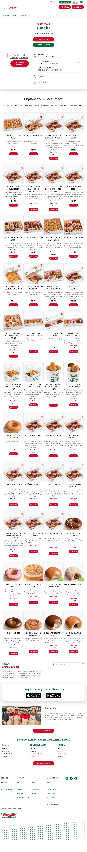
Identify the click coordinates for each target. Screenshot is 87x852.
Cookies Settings (52, 805)
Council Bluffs (38, 745)
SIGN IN (75, 2)
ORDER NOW (43, 39)
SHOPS (54, 2)
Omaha (6, 745)
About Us (19, 782)
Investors (19, 793)
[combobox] (68, 664)
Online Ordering (6, 790)
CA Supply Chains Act (53, 786)
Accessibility (51, 782)
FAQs (33, 782)
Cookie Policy (51, 797)
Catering (4, 782)
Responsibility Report (23, 797)
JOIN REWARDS (65, 2)
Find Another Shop (43, 763)
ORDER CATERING (43, 45)
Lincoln (61, 745)
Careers (18, 790)
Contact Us (42, 77)
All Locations (20, 786)
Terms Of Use (51, 793)
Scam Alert (35, 790)
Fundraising (5, 786)
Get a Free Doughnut (20, 63)
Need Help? (35, 786)
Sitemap (34, 793)
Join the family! (43, 731)
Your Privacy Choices (53, 801)
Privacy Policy (51, 790)
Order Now (13, 154)
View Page (5, 757)
